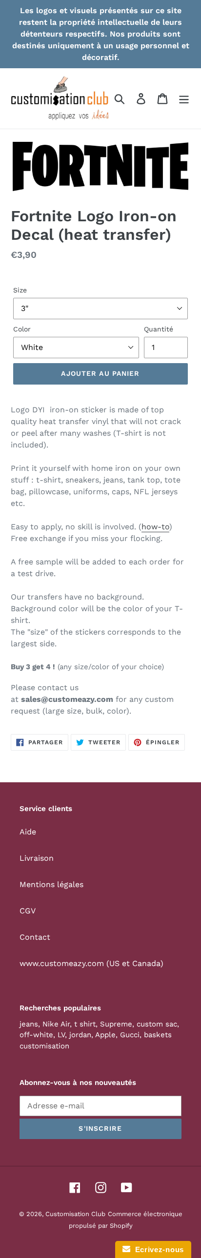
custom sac (157, 1024)
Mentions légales (51, 884)
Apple (105, 1034)
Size (20, 290)
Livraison (37, 858)
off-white (36, 1034)
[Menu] (184, 99)
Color (22, 329)
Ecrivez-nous (157, 1249)
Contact (35, 937)
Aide (28, 831)
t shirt (85, 1024)
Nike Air (56, 1024)
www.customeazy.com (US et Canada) (91, 963)
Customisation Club (75, 1214)
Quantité (158, 329)
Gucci (130, 1034)
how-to (155, 526)
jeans (29, 1024)
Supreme (116, 1024)
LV (61, 1034)
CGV (28, 910)
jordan (80, 1034)
